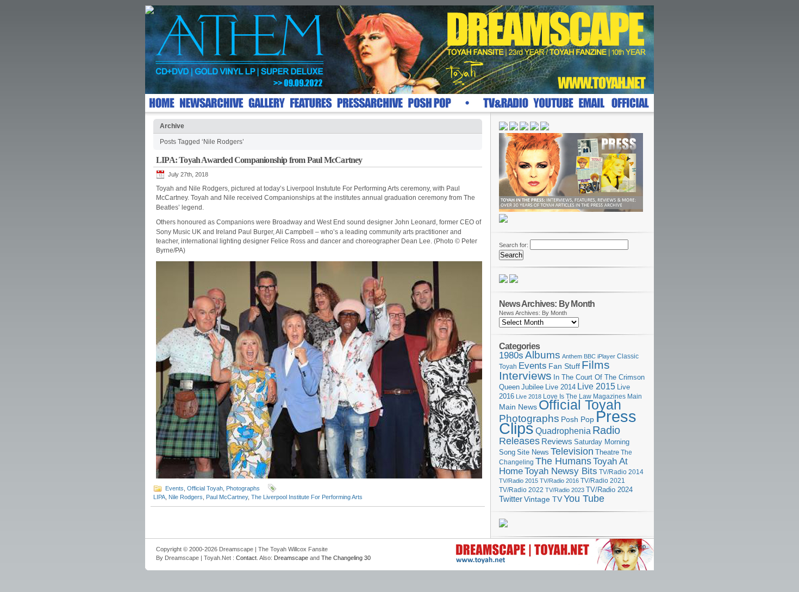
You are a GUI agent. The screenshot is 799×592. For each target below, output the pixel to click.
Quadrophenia (563, 431)
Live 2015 (596, 386)
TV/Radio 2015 (518, 480)
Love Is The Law (567, 396)
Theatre (607, 452)
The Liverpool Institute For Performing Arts (307, 497)
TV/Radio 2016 (559, 480)
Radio (606, 430)
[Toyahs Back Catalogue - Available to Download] (503, 525)
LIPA (159, 497)
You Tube (584, 498)
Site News (533, 452)
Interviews (525, 375)
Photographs (243, 488)
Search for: (513, 245)
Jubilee (532, 387)
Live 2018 (528, 396)
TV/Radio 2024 (609, 490)
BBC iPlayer (599, 356)
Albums (542, 355)
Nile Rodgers (185, 497)
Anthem (572, 356)
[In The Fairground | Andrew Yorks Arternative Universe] (513, 281)
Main (634, 396)
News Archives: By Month (533, 313)
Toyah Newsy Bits (561, 471)
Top (641, 546)
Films (596, 364)
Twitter (510, 498)
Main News (518, 406)
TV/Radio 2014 (621, 472)
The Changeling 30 (346, 558)
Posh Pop (577, 419)
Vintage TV (543, 499)
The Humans (563, 461)
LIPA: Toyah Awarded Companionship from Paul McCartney (259, 160)
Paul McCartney (227, 497)
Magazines (609, 396)
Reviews (556, 441)
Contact (246, 558)
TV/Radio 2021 (602, 480)
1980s (511, 355)
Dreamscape (291, 558)
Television (572, 451)
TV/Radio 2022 (521, 490)
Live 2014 (560, 387)
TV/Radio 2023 (564, 490)
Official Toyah (205, 488)
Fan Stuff (564, 366)
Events (174, 488)
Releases (519, 440)
